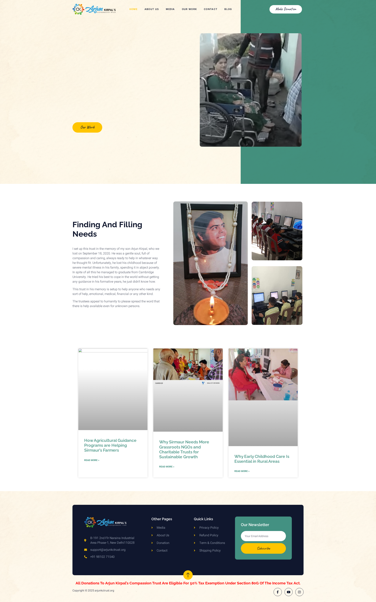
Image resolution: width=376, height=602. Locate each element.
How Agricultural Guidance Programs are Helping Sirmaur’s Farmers (110, 445)
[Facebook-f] (278, 592)
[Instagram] (299, 592)
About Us (152, 9)
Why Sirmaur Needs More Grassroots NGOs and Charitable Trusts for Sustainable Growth (184, 449)
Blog (228, 9)
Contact (210, 9)
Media (170, 9)
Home (133, 9)
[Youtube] (289, 592)
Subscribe (263, 548)
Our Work (189, 9)
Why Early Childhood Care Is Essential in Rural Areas (261, 459)
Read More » (91, 460)
